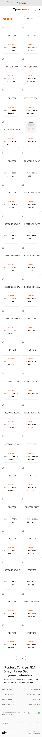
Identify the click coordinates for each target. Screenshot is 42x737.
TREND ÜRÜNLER (34, 689)
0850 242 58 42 (7, 714)
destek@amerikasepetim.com (11, 712)
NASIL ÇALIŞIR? (7, 689)
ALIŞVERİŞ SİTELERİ (8, 704)
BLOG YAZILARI (7, 699)
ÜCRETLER (36, 699)
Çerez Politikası (35, 723)
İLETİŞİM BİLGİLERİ (8, 694)
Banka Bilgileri (34, 704)
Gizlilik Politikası (21, 723)
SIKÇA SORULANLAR (33, 694)
